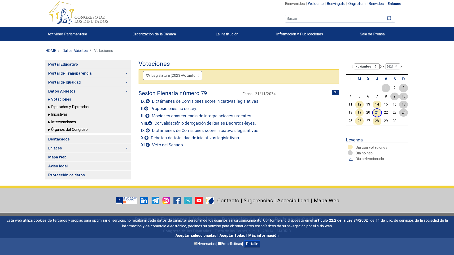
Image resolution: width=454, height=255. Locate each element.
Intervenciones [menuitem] (63, 122)
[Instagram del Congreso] (166, 200)
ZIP (335, 92)
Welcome (316, 3)
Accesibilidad (293, 200)
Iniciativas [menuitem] (59, 114)
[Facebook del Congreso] (177, 200)
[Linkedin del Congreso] (144, 200)
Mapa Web (326, 200)
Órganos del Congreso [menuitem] (69, 129)
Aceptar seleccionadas (196, 235)
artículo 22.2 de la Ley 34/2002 (341, 220)
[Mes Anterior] (352, 66)
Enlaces (394, 3)
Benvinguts (336, 3)
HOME (50, 50)
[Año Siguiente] (401, 66)
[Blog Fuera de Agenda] (210, 200)
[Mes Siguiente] (381, 66)
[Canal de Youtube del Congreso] (199, 200)
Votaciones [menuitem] (61, 99)
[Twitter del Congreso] (188, 200)
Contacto (228, 200)
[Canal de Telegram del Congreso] (155, 200)
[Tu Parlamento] (126, 200)
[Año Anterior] (383, 66)
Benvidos (376, 3)
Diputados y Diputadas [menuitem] (70, 107)
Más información (263, 235)
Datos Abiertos (75, 50)
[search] (340, 18)
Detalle (252, 244)
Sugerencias (258, 200)
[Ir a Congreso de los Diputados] (78, 13)
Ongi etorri (357, 3)
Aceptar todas (232, 235)
